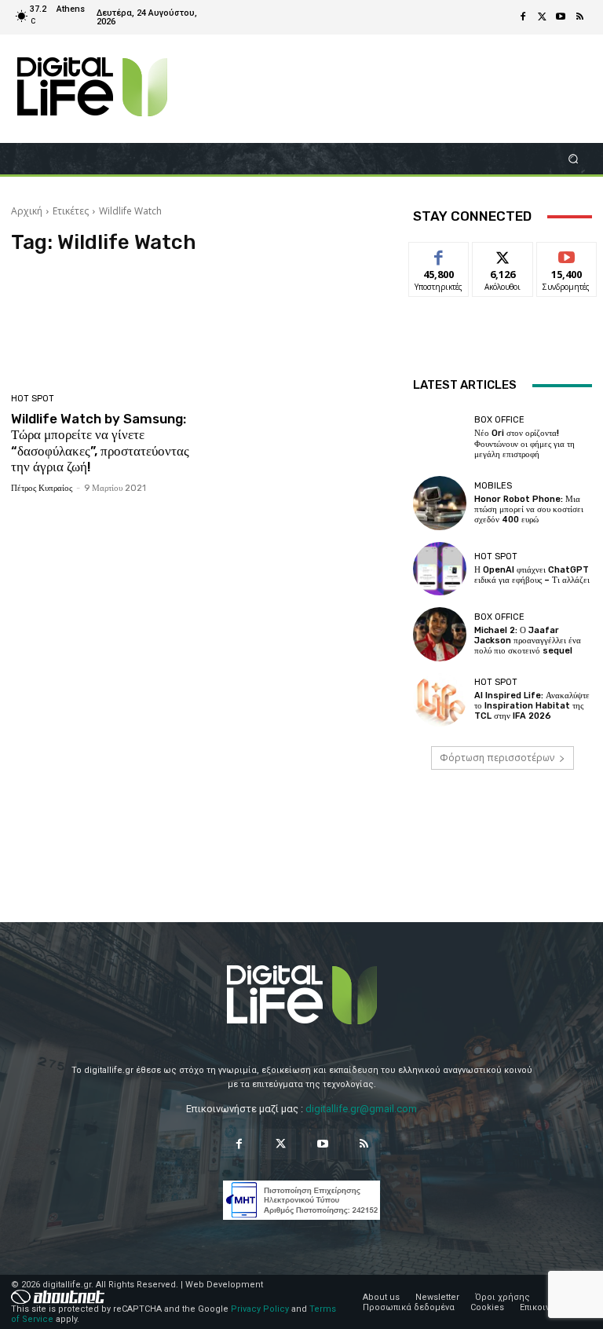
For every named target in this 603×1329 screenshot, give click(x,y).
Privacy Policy (260, 1309)
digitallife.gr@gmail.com (361, 1109)
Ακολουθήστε (507, 254)
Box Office (499, 420)
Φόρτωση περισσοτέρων (497, 757)
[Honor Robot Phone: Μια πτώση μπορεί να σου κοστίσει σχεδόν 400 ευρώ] (439, 502)
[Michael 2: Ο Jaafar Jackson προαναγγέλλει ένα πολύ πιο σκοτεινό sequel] (439, 634)
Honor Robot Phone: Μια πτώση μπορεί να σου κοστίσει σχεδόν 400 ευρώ (528, 509)
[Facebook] (522, 17)
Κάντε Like (439, 254)
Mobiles (493, 485)
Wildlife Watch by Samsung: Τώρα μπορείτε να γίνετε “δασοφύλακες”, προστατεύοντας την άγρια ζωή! (100, 442)
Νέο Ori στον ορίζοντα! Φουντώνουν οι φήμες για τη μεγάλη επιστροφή (524, 443)
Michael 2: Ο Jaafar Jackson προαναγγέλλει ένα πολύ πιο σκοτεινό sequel (527, 640)
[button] (573, 158)
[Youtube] (560, 17)
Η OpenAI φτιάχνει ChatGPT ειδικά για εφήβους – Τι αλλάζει (532, 575)
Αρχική (26, 211)
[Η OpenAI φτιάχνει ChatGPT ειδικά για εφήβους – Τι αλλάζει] (439, 568)
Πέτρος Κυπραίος (41, 488)
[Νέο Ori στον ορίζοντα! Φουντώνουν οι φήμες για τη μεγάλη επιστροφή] (439, 437)
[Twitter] (541, 17)
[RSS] (579, 17)
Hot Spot (32, 398)
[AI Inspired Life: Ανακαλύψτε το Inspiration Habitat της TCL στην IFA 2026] (439, 700)
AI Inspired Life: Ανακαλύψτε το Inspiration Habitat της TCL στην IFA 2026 (532, 705)
